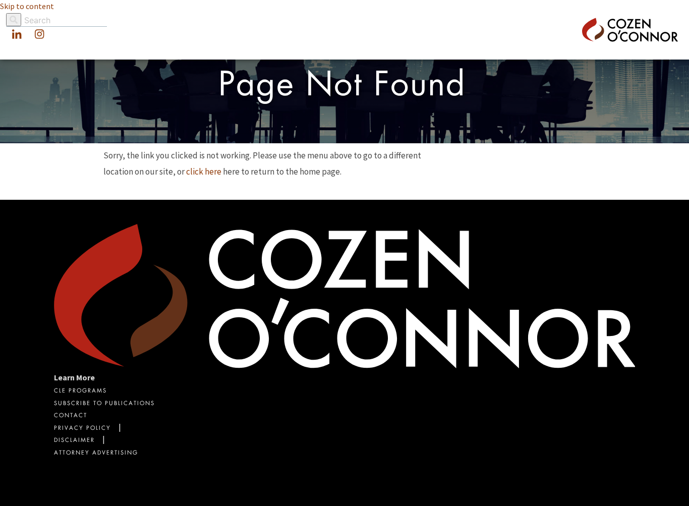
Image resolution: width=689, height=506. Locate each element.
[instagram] (39, 34)
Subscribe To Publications (104, 404)
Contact (70, 416)
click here (203, 171)
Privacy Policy (82, 428)
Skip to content (27, 6)
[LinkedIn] (16, 34)
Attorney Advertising (96, 453)
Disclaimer (74, 440)
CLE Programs (80, 391)
